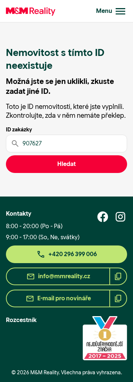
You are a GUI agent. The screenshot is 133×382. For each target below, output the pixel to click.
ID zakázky (19, 129)
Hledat (66, 163)
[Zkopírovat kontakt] (118, 276)
